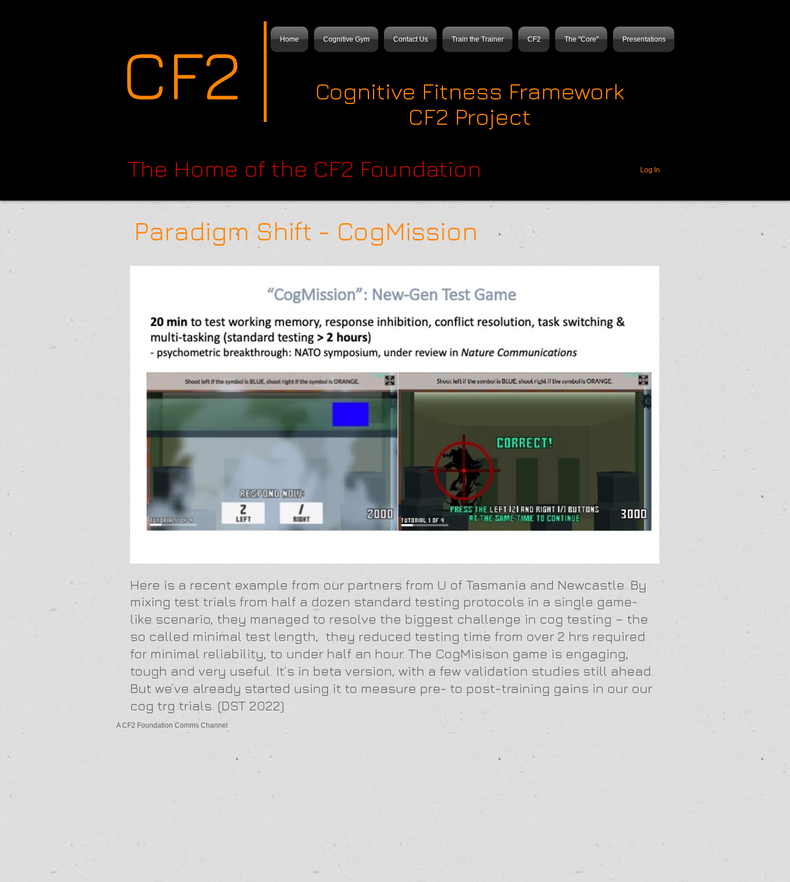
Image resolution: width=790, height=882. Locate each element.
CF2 (181, 73)
